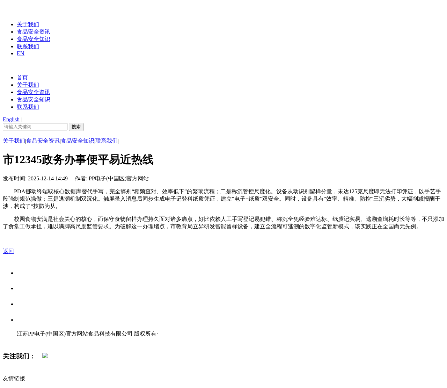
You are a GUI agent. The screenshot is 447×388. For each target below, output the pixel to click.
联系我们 (28, 46)
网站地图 (31, 341)
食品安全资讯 (33, 32)
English (11, 119)
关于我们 (28, 24)
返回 (8, 251)
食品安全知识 (33, 39)
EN (20, 53)
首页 (22, 77)
